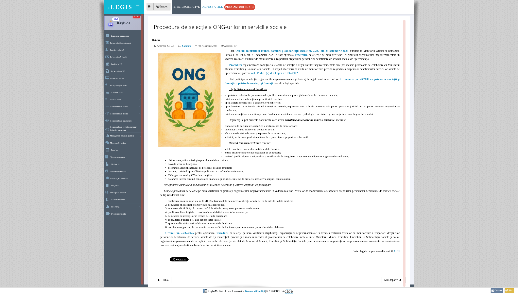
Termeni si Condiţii (255, 291)
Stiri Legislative (186, 6)
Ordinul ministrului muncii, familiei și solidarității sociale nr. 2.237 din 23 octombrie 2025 (292, 50)
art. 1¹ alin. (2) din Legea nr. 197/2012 (274, 73)
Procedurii (221, 233)
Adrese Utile (212, 6)
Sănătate (186, 45)
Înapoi (163, 6)
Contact (498, 290)
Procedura (301, 54)
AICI (397, 251)
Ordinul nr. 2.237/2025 (179, 233)
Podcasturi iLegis (239, 6)
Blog (510, 290)
